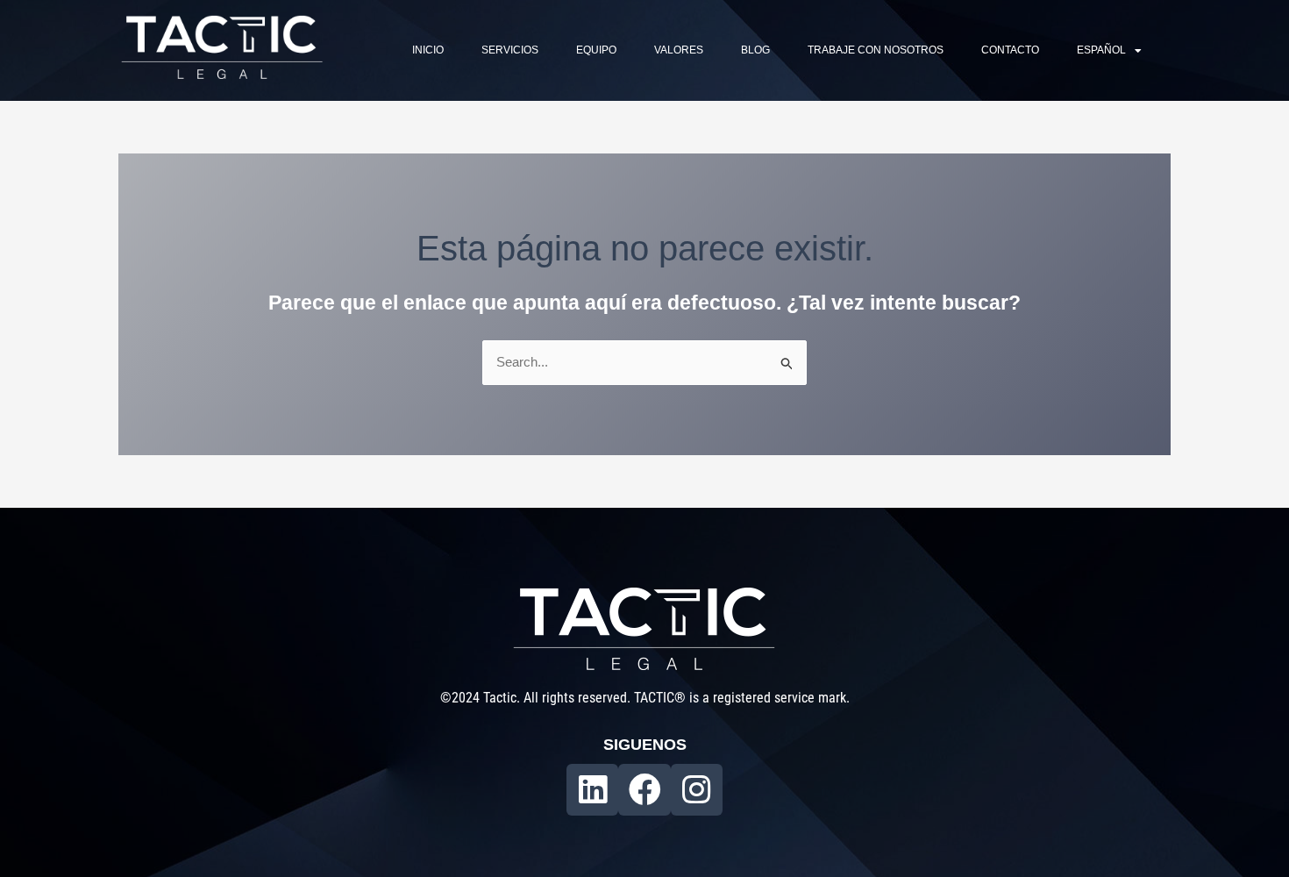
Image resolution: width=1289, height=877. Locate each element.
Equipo (596, 50)
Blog (755, 50)
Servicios (509, 50)
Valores (678, 50)
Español (1101, 50)
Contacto (1010, 50)
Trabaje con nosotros (876, 50)
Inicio (428, 50)
